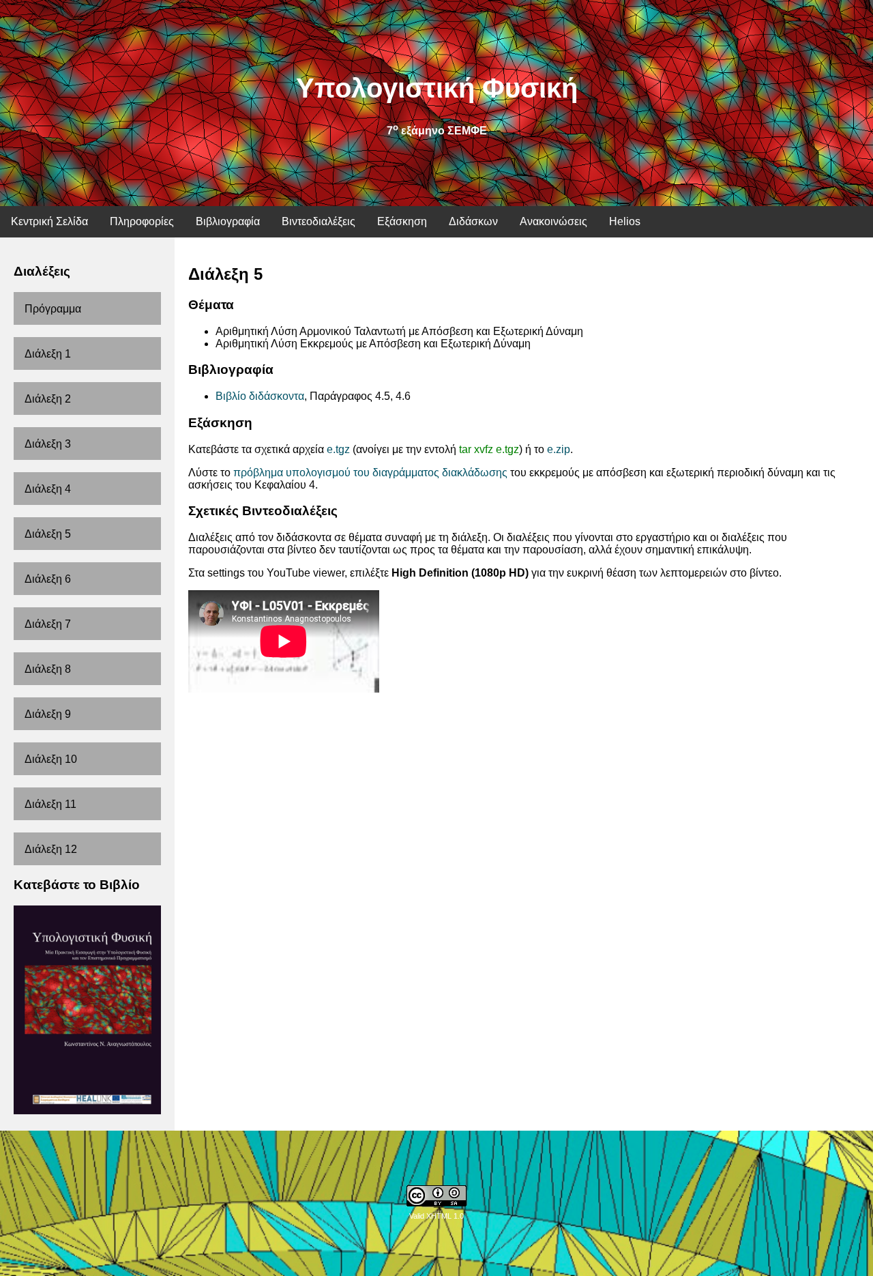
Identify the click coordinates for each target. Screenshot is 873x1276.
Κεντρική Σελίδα (49, 221)
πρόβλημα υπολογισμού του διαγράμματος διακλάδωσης (370, 472)
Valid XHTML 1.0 (436, 1216)
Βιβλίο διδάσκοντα (260, 396)
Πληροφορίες (142, 221)
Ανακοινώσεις (553, 221)
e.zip (558, 449)
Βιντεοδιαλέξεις (318, 221)
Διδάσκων (473, 221)
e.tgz (338, 449)
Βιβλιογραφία (228, 221)
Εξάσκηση (402, 221)
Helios (624, 221)
